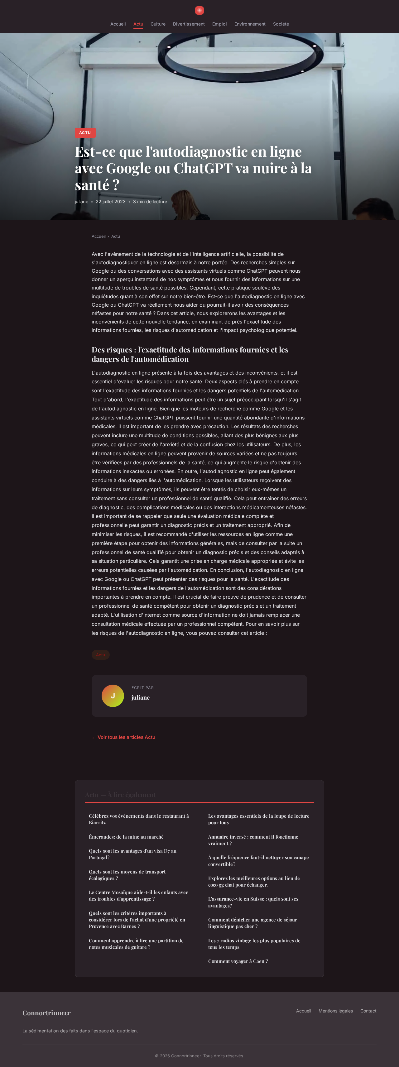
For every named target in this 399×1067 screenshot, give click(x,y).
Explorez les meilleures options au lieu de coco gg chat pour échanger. (254, 881)
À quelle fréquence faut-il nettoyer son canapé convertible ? (258, 860)
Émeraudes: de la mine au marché (126, 837)
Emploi (219, 23)
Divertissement (189, 23)
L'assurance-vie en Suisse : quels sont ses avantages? (253, 902)
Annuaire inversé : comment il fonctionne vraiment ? (253, 840)
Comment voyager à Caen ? (238, 961)
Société (281, 23)
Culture (158, 23)
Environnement (250, 23)
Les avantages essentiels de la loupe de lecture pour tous (259, 819)
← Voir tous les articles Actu (123, 737)
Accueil (118, 23)
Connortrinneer (46, 1012)
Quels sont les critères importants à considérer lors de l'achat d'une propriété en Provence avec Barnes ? (137, 920)
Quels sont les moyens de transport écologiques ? (127, 874)
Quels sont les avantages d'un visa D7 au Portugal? (132, 854)
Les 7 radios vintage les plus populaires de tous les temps (254, 943)
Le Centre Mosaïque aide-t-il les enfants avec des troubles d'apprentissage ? (138, 895)
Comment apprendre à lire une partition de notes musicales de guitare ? (136, 943)
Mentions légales (336, 1010)
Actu (138, 23)
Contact (368, 1010)
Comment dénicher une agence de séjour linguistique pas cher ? (252, 922)
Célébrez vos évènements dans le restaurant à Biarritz (139, 819)
